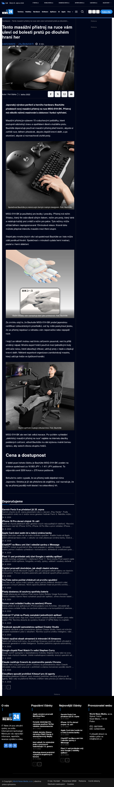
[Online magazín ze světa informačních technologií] (5, 11)
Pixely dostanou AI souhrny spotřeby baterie (25, 591)
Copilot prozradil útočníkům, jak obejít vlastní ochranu (30, 568)
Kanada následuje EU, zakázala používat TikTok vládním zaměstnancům (43, 724)
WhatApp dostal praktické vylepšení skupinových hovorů (44, 754)
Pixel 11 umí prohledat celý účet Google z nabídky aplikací (32, 556)
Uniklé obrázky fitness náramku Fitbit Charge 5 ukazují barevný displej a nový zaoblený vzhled (43, 735)
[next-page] (9, 687)
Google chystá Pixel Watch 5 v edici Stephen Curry (28, 650)
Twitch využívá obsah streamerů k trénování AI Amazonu (31, 638)
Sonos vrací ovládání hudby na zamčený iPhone (27, 603)
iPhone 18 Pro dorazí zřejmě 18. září (20, 521)
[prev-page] (4, 687)
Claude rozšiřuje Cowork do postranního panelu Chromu (31, 662)
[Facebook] (90, 11)
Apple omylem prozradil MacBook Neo (43, 715)
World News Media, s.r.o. (23, 781)
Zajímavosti (26, 44)
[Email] (64, 94)
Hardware (6, 21)
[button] (82, 11)
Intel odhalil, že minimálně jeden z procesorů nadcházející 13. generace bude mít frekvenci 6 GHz (44, 745)
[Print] (71, 94)
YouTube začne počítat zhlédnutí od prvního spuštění (29, 579)
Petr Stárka (12, 94)
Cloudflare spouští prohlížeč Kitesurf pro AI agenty (28, 673)
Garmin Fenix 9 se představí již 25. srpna (23, 509)
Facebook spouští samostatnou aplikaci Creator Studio (30, 626)
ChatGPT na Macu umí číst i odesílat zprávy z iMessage (30, 544)
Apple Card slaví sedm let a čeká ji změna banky (27, 532)
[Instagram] (94, 11)
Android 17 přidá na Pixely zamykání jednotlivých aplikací (31, 615)
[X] (98, 11)
